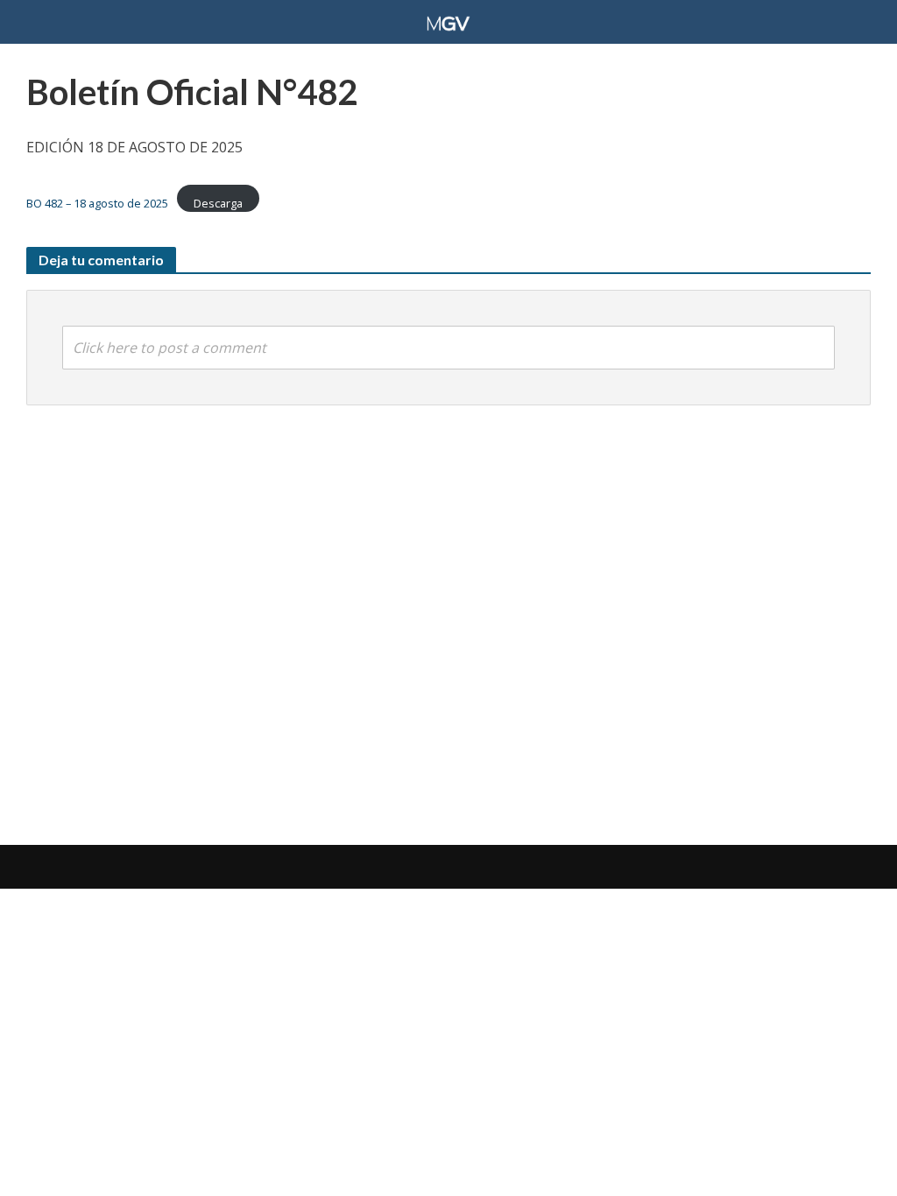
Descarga (218, 203)
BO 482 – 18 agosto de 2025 (97, 203)
